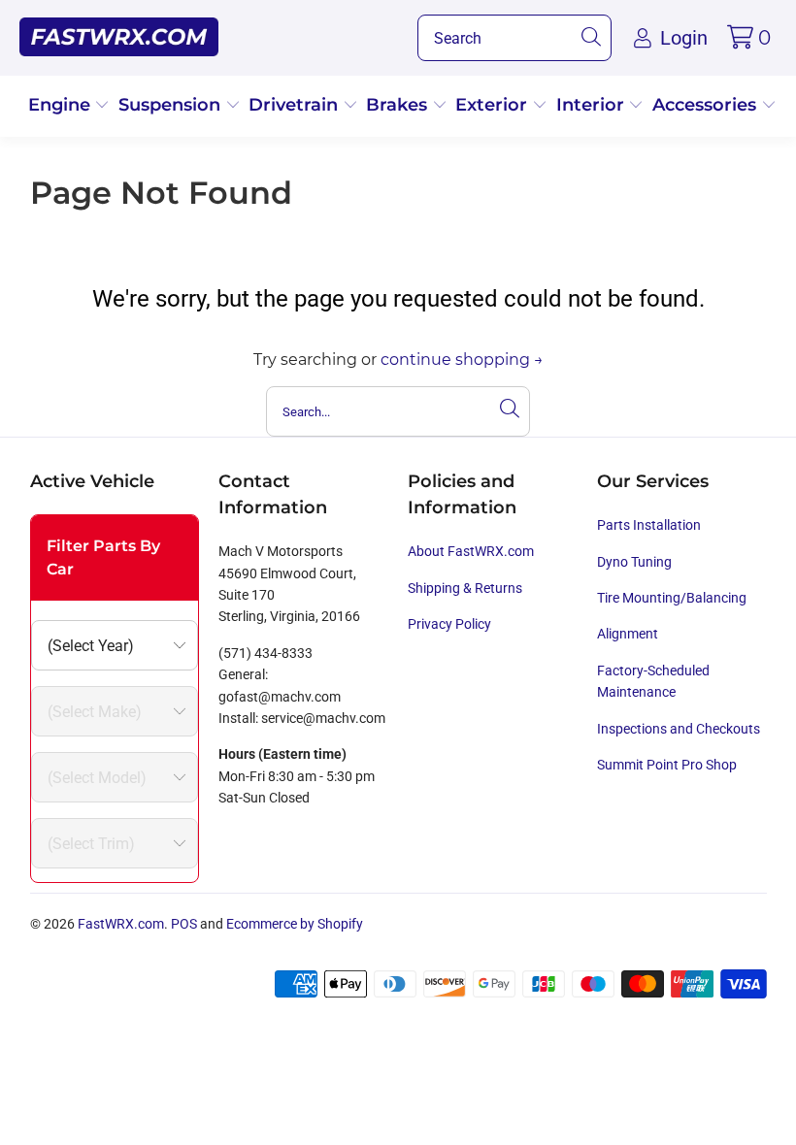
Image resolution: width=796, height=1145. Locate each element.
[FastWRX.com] (118, 37)
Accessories (706, 104)
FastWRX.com (121, 924)
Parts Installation (649, 525)
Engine (61, 104)
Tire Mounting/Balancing (671, 597)
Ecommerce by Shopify (294, 924)
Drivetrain (296, 104)
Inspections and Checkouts (678, 728)
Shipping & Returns (465, 588)
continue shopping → (462, 359)
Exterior (493, 104)
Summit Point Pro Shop (667, 764)
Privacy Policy (449, 624)
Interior (592, 104)
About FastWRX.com (471, 551)
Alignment (627, 633)
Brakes (399, 104)
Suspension (171, 104)
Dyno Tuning (634, 562)
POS (184, 924)
